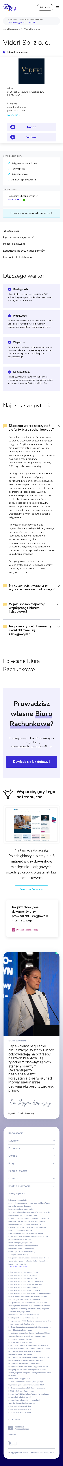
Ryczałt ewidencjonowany (35, 1336)
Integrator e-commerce (17, 1367)
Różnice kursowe (26, 1297)
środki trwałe (37, 1234)
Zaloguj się (45, 7)
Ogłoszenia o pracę (16, 1336)
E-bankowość (13, 1297)
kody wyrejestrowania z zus (37, 1237)
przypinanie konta (38, 1221)
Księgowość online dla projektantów (22, 1278)
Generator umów (15, 1324)
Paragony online (15, 1370)
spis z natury (13, 1261)
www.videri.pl (13, 114)
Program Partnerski (36, 1361)
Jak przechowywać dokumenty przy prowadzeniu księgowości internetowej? (30, 914)
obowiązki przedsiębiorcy (18, 1255)
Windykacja (13, 1300)
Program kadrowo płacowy (39, 1348)
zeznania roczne (15, 1206)
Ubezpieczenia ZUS (16, 1303)
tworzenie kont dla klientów (19, 1221)
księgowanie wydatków (17, 1200)
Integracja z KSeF (33, 1364)
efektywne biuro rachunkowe (20, 1234)
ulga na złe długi (45, 1212)
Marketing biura (25, 1330)
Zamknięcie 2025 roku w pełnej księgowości (25, 1382)
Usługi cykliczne (23, 1312)
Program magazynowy (17, 1351)
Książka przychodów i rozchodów (21, 1345)
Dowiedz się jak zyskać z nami (21, 22)
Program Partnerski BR (17, 1364)
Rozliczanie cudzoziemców (29, 1300)
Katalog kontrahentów (17, 1318)
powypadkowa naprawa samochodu (22, 1203)
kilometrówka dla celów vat (35, 1227)
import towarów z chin (17, 1264)
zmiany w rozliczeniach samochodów (23, 1212)
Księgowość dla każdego (18, 1348)
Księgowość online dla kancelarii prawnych (25, 1281)
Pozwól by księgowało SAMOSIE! (34, 1370)
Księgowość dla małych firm (19, 1406)
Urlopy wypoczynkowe (17, 1237)
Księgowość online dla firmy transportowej (25, 1284)
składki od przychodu (39, 1261)
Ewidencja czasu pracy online (39, 1321)
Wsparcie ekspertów (29, 1306)
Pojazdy (37, 1400)
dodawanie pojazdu (16, 1227)
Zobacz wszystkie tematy (18, 1266)
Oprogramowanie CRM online (20, 1354)
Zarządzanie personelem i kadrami (22, 1333)
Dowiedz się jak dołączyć (31, 762)
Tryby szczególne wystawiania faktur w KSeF (26, 1385)
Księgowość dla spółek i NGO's (20, 1409)
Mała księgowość (42, 1345)
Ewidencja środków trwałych (19, 1397)
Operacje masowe (38, 1388)
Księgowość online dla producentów (23, 1287)
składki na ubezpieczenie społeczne (23, 1246)
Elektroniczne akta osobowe (35, 1303)
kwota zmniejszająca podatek (20, 1243)
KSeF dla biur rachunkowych (19, 1412)
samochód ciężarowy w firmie (20, 1230)
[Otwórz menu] (57, 7)
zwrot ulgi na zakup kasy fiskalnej (21, 1252)
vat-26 (38, 1224)
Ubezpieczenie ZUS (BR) (17, 1321)
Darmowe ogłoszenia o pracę (20, 1342)
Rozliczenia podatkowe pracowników (23, 1327)
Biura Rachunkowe (11, 29)
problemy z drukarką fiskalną (19, 1240)
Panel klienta (13, 1330)
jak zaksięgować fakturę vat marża (22, 1224)
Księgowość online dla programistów (23, 1272)
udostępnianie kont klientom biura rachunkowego (28, 1218)
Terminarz (12, 1312)
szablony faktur (44, 1203)
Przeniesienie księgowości (19, 1379)
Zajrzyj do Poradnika (31, 889)
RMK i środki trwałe (16, 1391)
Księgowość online (33, 1351)
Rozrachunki (29, 1391)
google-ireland (25, 1261)
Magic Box (31, 1403)
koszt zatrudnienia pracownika (20, 1209)
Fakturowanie (32, 1318)
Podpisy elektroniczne (40, 1394)
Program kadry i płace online (19, 1357)
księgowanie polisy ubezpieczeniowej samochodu (28, 1258)
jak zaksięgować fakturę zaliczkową (22, 1215)
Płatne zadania (44, 1327)
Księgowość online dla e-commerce (22, 1275)
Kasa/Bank (46, 1294)
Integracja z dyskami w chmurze (21, 1400)
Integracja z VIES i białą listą (19, 1394)
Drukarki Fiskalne (40, 1297)
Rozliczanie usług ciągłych (38, 1309)
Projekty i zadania (44, 1306)
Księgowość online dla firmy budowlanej (24, 1290)
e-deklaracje (27, 1206)
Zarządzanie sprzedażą (17, 1309)
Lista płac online (28, 1324)
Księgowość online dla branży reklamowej (25, 1294)
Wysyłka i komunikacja (17, 1403)
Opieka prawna (14, 1306)
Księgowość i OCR (43, 1333)
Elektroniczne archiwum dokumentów (23, 1315)
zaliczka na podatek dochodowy (21, 1249)
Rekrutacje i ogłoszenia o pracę (21, 1339)
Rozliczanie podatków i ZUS (19, 1388)
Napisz (31, 127)
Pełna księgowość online (18, 1361)
